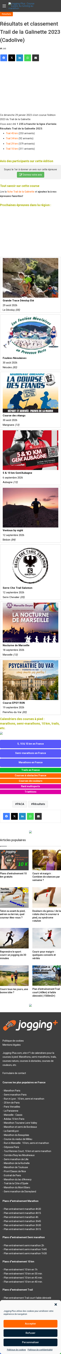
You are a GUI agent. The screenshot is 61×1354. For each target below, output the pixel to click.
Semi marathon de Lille (16, 1159)
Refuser (30, 1332)
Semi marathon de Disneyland (20, 1191)
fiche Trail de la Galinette (20, 191)
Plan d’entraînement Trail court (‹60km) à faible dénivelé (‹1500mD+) (46, 992)
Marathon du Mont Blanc (17, 1187)
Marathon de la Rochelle (17, 1163)
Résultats (6, 14)
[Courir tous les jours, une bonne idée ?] (14, 975)
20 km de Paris (12, 1102)
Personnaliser (30, 1342)
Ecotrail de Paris (12, 1175)
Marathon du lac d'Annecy (18, 1179)
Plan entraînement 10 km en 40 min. (23, 1281)
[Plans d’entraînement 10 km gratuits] (14, 860)
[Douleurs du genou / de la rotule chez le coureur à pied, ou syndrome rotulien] (46, 897)
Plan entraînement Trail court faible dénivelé (27, 1298)
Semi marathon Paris (15, 1094)
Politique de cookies (16, 1350)
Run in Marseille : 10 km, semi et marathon (26, 1143)
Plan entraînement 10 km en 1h (20, 1269)
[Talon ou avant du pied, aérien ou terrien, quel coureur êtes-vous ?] (14, 897)
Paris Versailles (12, 1106)
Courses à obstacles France (30, 775)
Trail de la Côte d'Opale (16, 1183)
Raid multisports (30, 786)
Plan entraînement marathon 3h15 (22, 1229)
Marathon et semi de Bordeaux (20, 1127)
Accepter (30, 1323)
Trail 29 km (12, 143)
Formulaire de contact (14, 1073)
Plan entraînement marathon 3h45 (22, 1221)
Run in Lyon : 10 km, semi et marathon (24, 1098)
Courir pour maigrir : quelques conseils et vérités (44, 955)
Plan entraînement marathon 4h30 (22, 1209)
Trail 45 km (12, 133)
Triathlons (30, 791)
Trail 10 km (12, 148)
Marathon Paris (12, 1090)
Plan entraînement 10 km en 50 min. (23, 1273)
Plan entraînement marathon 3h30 (22, 1225)
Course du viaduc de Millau (18, 1139)
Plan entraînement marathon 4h (21, 1217)
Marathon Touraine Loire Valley (20, 1122)
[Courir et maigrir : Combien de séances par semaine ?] (46, 860)
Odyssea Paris (11, 1147)
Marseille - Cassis (13, 1114)
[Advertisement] (25, 86)
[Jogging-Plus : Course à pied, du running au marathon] (22, 5)
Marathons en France (31, 762)
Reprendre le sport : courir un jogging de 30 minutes (13, 955)
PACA (20, 804)
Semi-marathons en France (30, 753)
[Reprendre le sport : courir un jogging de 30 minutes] (14, 938)
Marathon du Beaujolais (16, 1135)
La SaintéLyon (11, 1131)
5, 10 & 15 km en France (30, 743)
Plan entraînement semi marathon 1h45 (25, 1249)
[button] (55, 1304)
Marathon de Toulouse (16, 1167)
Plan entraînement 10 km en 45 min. (23, 1277)
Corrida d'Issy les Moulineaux (19, 1155)
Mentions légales (12, 1044)
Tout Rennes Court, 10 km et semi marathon (27, 1151)
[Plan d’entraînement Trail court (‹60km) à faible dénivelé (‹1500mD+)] (46, 975)
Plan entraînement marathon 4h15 (22, 1213)
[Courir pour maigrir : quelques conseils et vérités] (46, 938)
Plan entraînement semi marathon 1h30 (25, 1253)
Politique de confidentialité (40, 1350)
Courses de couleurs (30, 781)
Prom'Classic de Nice (15, 1171)
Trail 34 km (12, 138)
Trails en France (30, 770)
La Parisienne (11, 1110)
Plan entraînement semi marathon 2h (24, 1245)
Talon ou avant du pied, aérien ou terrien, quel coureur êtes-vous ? (12, 914)
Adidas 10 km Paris (14, 1119)
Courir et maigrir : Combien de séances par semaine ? (46, 876)
